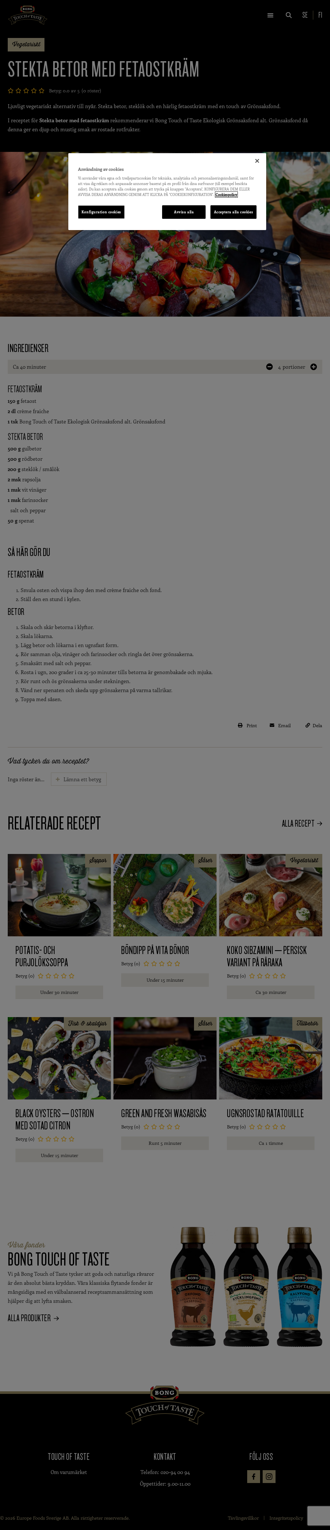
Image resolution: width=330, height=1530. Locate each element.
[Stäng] (257, 161)
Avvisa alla (184, 211)
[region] (167, 191)
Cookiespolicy (226, 194)
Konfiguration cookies (101, 211)
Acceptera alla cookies (233, 211)
